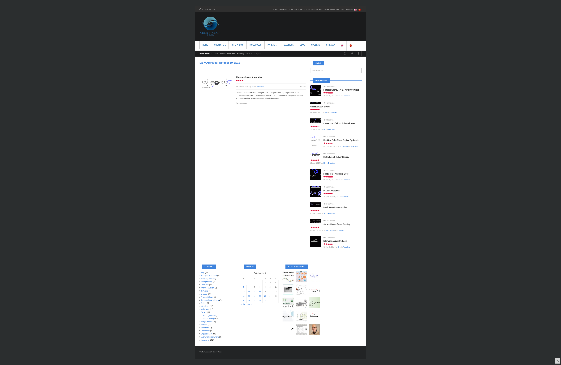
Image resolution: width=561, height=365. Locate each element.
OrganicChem (206, 334)
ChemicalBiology (208, 318)
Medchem (205, 328)
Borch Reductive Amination (335, 207)
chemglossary (206, 282)
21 (254, 296)
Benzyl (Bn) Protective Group (336, 174)
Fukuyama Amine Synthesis (335, 241)
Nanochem (205, 331)
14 (254, 291)
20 (249, 296)
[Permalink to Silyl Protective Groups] (316, 103)
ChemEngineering (208, 315)
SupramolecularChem (210, 337)
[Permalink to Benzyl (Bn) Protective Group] (316, 174)
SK (253, 86)
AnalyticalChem (207, 288)
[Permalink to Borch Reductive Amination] (316, 204)
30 (265, 300)
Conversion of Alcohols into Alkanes (339, 123)
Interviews (293, 9)
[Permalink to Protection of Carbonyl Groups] (316, 154)
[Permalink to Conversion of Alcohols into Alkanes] (316, 120)
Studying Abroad (207, 279)
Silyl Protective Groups (320, 106)
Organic (204, 294)
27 (249, 300)
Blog (332, 9)
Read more (242, 104)
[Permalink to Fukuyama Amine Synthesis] (316, 241)
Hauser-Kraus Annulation (249, 77)
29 (260, 300)
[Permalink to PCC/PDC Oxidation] (316, 191)
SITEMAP (349, 9)
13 (249, 291)
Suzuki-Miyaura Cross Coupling (336, 224)
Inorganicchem (207, 321)
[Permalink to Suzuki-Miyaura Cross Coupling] (316, 221)
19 (244, 296)
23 (265, 296)
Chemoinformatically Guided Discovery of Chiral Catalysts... (237, 53)
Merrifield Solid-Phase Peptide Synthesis (341, 140)
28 (254, 300)
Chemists (283, 9)
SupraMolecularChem (210, 300)
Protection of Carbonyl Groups (336, 157)
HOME (275, 9)
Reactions (324, 9)
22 (260, 296)
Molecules (305, 9)
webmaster (344, 146)
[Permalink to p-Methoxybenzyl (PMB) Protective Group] (316, 90)
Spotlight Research (209, 275)
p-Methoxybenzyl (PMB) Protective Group (341, 90)
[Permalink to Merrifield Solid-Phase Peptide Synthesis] (316, 140)
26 (244, 300)
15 (260, 291)
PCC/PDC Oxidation (331, 190)
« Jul (243, 304)
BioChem (204, 291)
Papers (314, 9)
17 (270, 291)
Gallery (340, 9)
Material (204, 325)
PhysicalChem (207, 297)
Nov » (249, 304)
